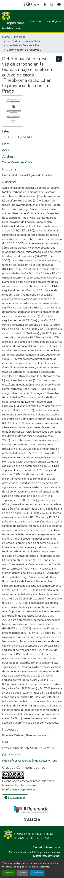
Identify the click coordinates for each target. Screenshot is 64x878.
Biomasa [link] (7, 735)
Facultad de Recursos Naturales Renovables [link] (24, 41)
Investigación (54, 21)
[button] (23, 4)
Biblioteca (34, 21)
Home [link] (6, 37)
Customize (36, 872)
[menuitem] (44, 4)
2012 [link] (5, 150)
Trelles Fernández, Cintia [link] (17, 162)
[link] (32, 137)
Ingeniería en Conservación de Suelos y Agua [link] (24, 45)
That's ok (9, 872)
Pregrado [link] (20, 37)
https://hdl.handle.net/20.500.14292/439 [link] (28, 748)
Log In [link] (35, 4)
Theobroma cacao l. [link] (37, 735)
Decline (22, 872)
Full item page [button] (16, 798)
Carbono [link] (19, 735)
